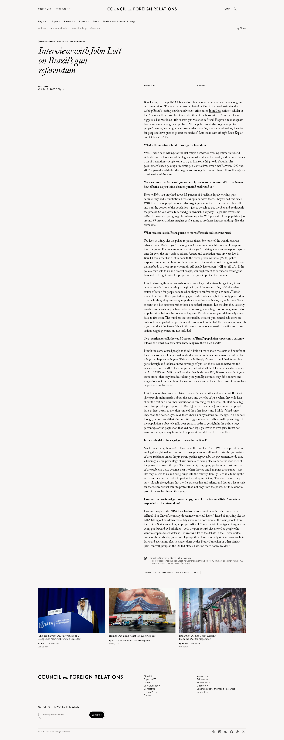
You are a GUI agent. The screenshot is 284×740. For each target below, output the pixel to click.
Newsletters (203, 682)
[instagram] (231, 731)
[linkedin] (219, 731)
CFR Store (202, 685)
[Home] (142, 9)
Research (68, 21)
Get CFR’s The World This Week (58, 707)
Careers (148, 682)
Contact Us (149, 689)
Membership (203, 676)
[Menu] (243, 9)
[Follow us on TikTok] (237, 731)
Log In (227, 9)
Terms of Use (203, 692)
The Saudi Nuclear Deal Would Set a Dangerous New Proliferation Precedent (59, 637)
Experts (83, 21)
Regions (42, 21)
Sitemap (148, 695)
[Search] (235, 9)
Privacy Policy (150, 692)
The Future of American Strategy (119, 21)
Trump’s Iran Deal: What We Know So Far (132, 636)
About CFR (149, 676)
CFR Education (151, 685)
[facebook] (213, 731)
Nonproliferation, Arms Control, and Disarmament (62, 41)
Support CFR (44, 8)
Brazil (196, 573)
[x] (243, 731)
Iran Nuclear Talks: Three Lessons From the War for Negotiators (197, 637)
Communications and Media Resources (216, 689)
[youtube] (225, 731)
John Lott (214, 110)
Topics (55, 21)
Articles (42, 28)
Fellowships (202, 679)
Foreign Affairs (61, 8)
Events (96, 21)
